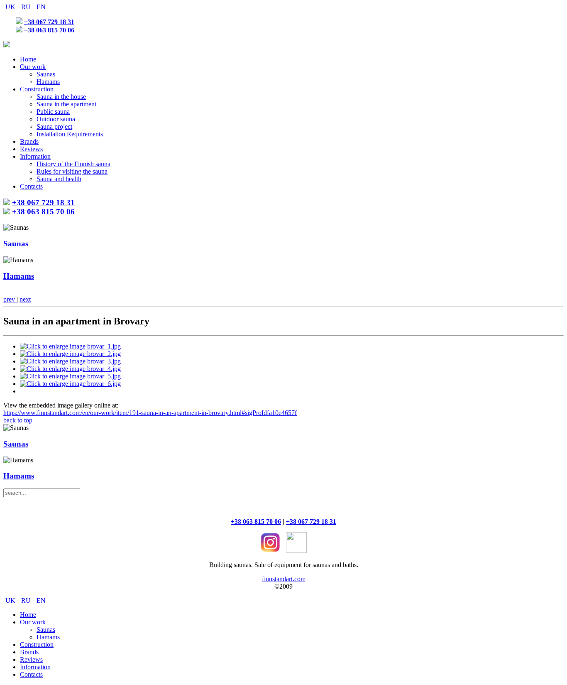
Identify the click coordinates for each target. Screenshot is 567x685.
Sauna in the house (61, 96)
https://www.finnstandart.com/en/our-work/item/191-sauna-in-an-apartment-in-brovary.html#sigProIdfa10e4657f (150, 412)
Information (35, 156)
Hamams (48, 81)
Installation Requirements (70, 133)
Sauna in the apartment (66, 104)
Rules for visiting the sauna (72, 171)
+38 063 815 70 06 (49, 30)
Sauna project (54, 126)
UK (11, 6)
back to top (17, 420)
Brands (29, 141)
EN (41, 6)
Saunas (46, 74)
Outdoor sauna (56, 119)
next (25, 299)
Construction (37, 89)
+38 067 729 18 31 (49, 21)
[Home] (6, 45)
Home (28, 59)
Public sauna (53, 111)
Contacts (31, 186)
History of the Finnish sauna (73, 163)
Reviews (31, 148)
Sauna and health (59, 178)
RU (26, 6)
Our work (33, 66)
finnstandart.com (283, 578)
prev (10, 299)
